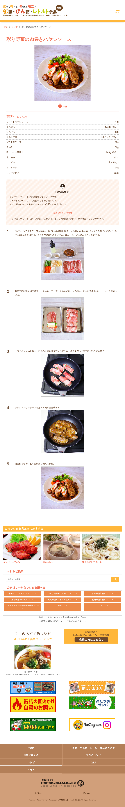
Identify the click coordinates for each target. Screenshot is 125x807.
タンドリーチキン (11, 562)
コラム (31, 770)
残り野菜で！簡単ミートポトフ (33, 639)
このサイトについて (39, 793)
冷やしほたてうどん (92, 562)
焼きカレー (48, 562)
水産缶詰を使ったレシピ (103, 593)
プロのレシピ (103, 605)
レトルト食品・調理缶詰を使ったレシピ (22, 607)
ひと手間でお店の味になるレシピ (62, 593)
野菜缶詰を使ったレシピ (22, 599)
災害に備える (31, 755)
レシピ (31, 762)
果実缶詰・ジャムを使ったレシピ (62, 599)
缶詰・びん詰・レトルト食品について (93, 748)
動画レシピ (63, 605)
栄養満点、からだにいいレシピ (22, 593)
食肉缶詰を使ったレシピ (103, 599)
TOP (31, 748)
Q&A (93, 762)
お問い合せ (86, 793)
